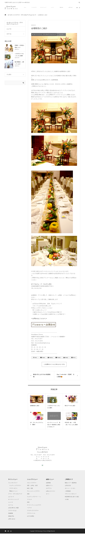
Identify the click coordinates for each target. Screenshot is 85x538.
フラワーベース (31, 513)
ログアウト (49, 488)
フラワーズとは (12, 510)
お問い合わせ (71, 7)
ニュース (52, 7)
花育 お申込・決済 (32, 485)
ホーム (25, 7)
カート (47, 493)
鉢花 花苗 (30, 488)
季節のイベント (13, 491)
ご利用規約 (68, 491)
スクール (9, 34)
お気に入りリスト (50, 491)
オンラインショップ (43, 7)
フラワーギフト (13, 488)
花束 (28, 493)
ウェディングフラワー (15, 485)
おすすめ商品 (30, 516)
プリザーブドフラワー (33, 510)
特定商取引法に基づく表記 (72, 496)
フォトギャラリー (34, 7)
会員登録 (48, 482)
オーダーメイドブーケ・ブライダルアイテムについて (15, 23)
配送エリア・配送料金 (71, 482)
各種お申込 (61, 7)
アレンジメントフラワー (33, 491)
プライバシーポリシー (71, 493)
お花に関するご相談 (13, 507)
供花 (28, 502)
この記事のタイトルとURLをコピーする (54, 364)
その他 (66, 499)
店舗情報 (10, 513)
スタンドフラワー (31, 482)
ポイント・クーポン (70, 488)
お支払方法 (68, 485)
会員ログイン (49, 485)
